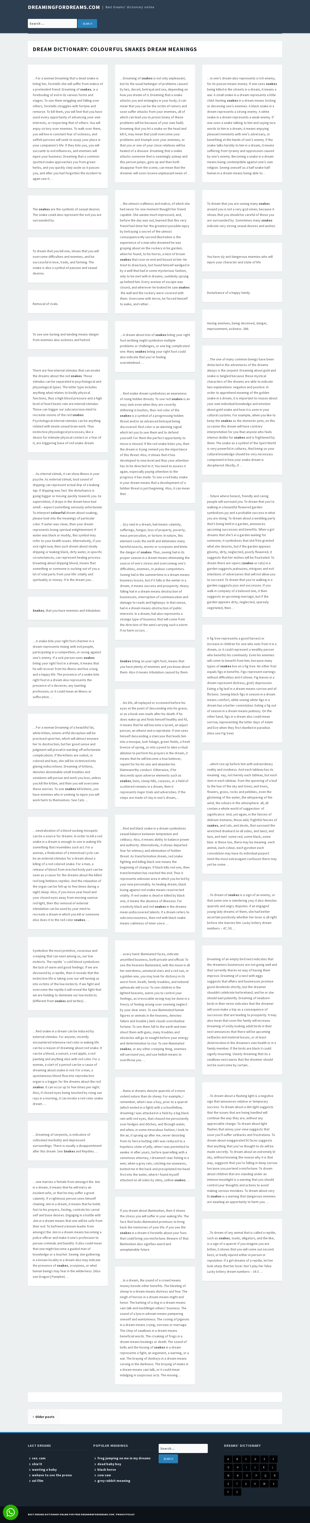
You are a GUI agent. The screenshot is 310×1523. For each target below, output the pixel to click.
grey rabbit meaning (113, 1480)
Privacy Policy (125, 1514)
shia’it (37, 1464)
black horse (106, 1469)
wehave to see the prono (52, 1475)
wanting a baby (44, 1469)
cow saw (104, 1475)
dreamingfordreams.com (64, 7)
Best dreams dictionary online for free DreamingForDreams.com (71, 1514)
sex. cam (39, 1458)
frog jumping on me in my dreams (124, 1458)
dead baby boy (109, 1464)
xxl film (37, 1480)
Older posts (44, 1417)
